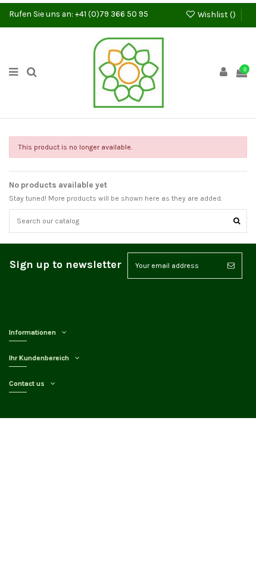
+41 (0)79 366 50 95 (111, 13)
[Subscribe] (231, 265)
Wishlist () (217, 14)
